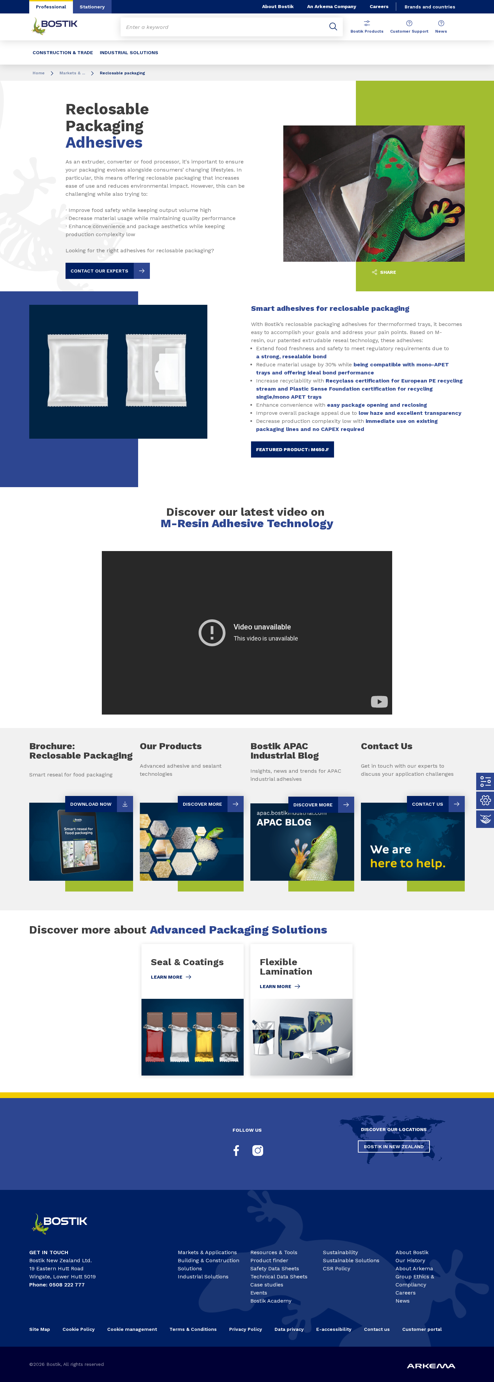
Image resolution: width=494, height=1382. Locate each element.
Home (39, 73)
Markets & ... (72, 73)
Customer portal (422, 1329)
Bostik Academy (270, 1301)
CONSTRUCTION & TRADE (63, 52)
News (441, 31)
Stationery (92, 6)
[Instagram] (257, 1150)
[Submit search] (333, 26)
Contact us (377, 1329)
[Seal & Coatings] (192, 1010)
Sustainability (340, 1252)
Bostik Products (367, 31)
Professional (51, 6)
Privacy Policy (245, 1329)
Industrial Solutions (203, 1276)
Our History (410, 1260)
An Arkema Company (331, 6)
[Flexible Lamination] (301, 1010)
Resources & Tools (273, 1252)
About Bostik (278, 6)
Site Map (39, 1329)
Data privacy (289, 1329)
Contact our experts (99, 271)
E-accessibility (334, 1329)
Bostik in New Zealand (394, 1146)
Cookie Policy (79, 1329)
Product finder (269, 1260)
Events (258, 1292)
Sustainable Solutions (351, 1260)
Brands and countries (430, 6)
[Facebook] (236, 1150)
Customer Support (409, 31)
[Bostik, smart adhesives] (65, 1237)
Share (387, 272)
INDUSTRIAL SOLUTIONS (129, 52)
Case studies (266, 1284)
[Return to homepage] (59, 27)
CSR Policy (336, 1268)
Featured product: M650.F (292, 449)
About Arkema (414, 1268)
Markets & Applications (207, 1252)
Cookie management (132, 1329)
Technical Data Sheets (278, 1276)
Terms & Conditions (193, 1329)
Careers (379, 6)
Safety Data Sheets (274, 1268)
